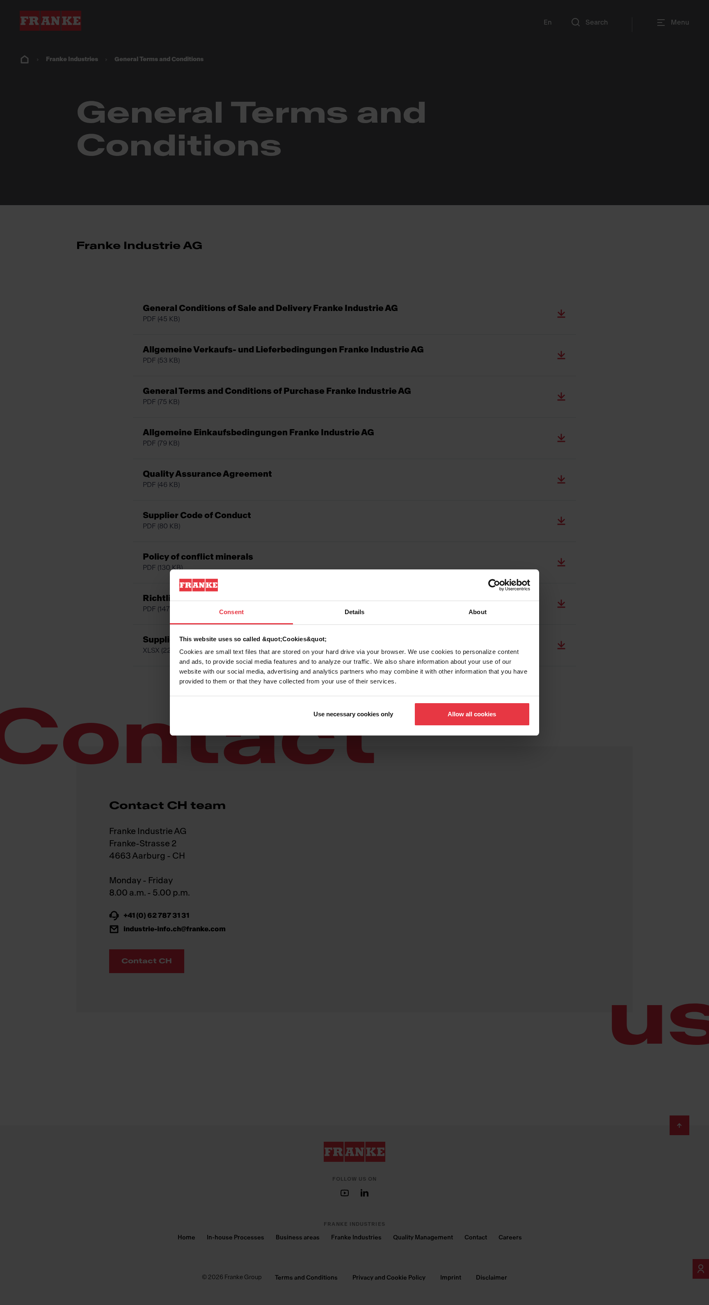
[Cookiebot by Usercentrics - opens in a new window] (494, 585)
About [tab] (478, 611)
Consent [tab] (231, 611)
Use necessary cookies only (353, 714)
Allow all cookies (472, 714)
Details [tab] (355, 611)
